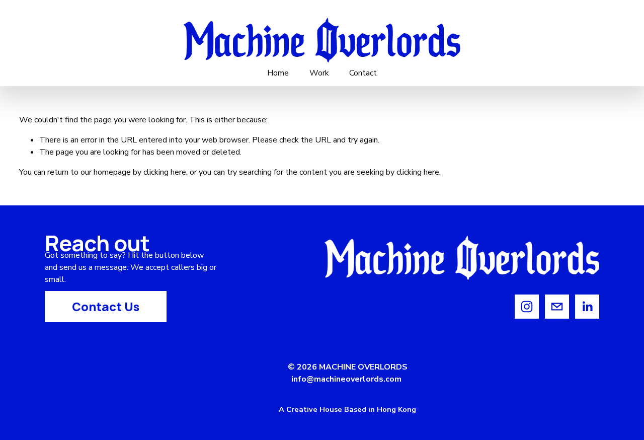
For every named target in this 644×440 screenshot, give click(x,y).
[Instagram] (527, 307)
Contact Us (105, 307)
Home (278, 73)
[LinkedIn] (587, 307)
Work (319, 73)
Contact (363, 73)
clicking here (164, 172)
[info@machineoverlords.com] (557, 307)
